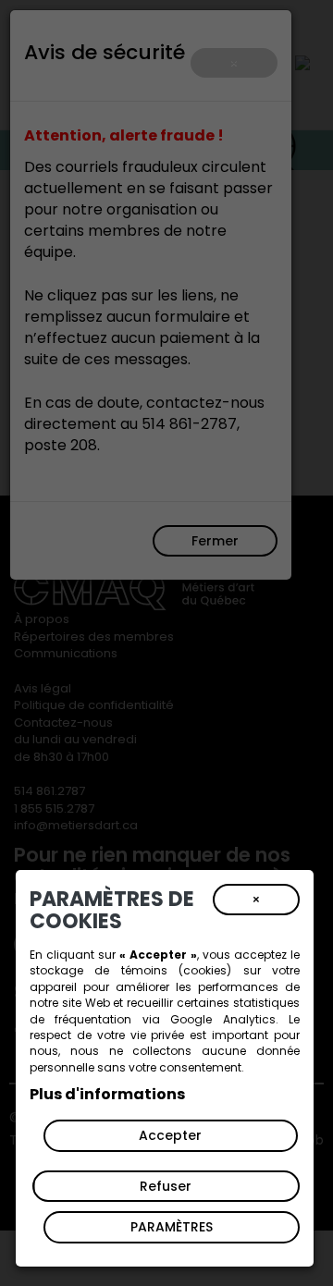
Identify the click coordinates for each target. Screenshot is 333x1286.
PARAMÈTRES (171, 1227)
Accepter (170, 1135)
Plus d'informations (107, 1094)
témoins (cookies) (176, 970)
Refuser (165, 1186)
